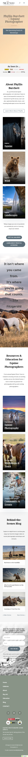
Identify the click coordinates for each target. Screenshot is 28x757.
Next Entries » (21, 615)
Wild (7, 180)
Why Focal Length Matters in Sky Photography (13, 585)
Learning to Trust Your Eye (12, 609)
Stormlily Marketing (18, 750)
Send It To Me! (7, 738)
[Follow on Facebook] (8, 713)
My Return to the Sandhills (12, 562)
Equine (8, 146)
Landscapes (11, 215)
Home (5, 682)
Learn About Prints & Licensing (14, 244)
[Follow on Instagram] (14, 713)
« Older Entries (7, 615)
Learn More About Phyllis (14, 111)
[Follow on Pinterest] (20, 713)
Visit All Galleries (14, 237)
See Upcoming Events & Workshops (14, 31)
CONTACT (6, 706)
